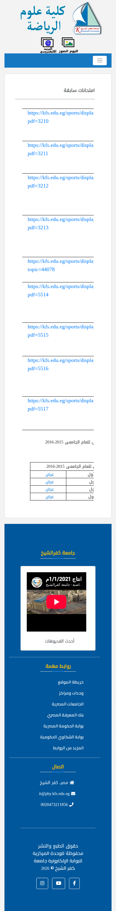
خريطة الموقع (71, 682)
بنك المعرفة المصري (65, 715)
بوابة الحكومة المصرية (63, 726)
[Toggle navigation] (100, 60)
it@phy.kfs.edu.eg (55, 794)
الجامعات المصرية (68, 704)
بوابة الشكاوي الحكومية (62, 737)
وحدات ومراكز (71, 693)
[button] (74, 883)
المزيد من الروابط (68, 748)
